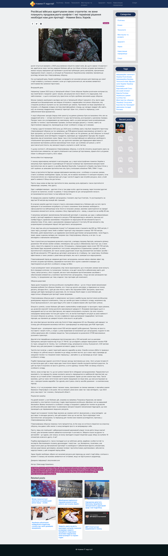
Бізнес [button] (67, 3)
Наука (120, 46)
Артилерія (34, 468)
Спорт (120, 58)
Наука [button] (109, 3)
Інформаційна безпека (124, 79)
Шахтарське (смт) (86, 472)
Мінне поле (68, 470)
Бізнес (120, 25)
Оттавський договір (50, 474)
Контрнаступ (60, 470)
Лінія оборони (99, 470)
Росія (124, 77)
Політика (121, 20)
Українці (130, 84)
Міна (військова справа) (38, 472)
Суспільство (121, 98)
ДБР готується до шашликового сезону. (93, 528)
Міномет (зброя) (89, 470)
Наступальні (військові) (70, 468)
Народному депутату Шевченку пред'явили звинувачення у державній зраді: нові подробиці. (95, 505)
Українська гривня (123, 95)
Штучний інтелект (123, 91)
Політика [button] (59, 3)
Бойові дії (81, 468)
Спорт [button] (134, 3)
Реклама (119, 109)
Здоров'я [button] (101, 3)
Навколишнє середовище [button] (118, 4)
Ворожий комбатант (91, 468)
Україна (119, 77)
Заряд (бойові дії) (78, 470)
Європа (119, 93)
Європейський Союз (124, 88)
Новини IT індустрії (44, 4)
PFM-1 (95, 472)
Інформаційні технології (125, 74)
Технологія (122, 30)
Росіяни (125, 93)
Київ (126, 81)
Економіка (120, 86)
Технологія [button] (75, 3)
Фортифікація (76, 472)
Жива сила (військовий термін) (40, 470)
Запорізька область (52, 468)
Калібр (100, 468)
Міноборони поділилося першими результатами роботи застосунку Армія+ (69, 502)
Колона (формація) (37, 474)
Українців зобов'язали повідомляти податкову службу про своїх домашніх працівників (42, 525)
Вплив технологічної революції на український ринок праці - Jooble (42, 501)
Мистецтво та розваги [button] (86, 4)
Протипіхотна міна (65, 472)
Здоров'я (121, 42)
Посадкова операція (53, 472)
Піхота (53, 470)
